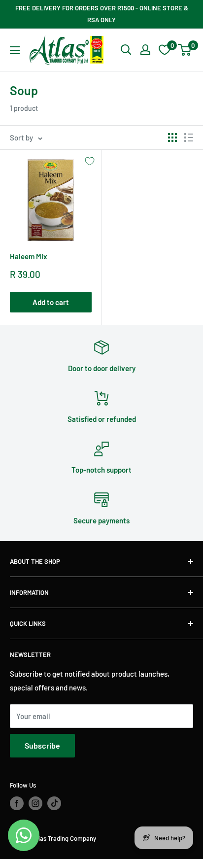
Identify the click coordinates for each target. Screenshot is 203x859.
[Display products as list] (188, 137)
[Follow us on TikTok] (54, 803)
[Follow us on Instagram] (35, 803)
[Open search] (126, 49)
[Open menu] (15, 50)
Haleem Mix (28, 256)
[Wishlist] (164, 49)
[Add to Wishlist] (90, 161)
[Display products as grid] (172, 137)
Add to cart (51, 302)
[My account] (145, 49)
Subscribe (42, 745)
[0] (185, 50)
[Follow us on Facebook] (17, 803)
